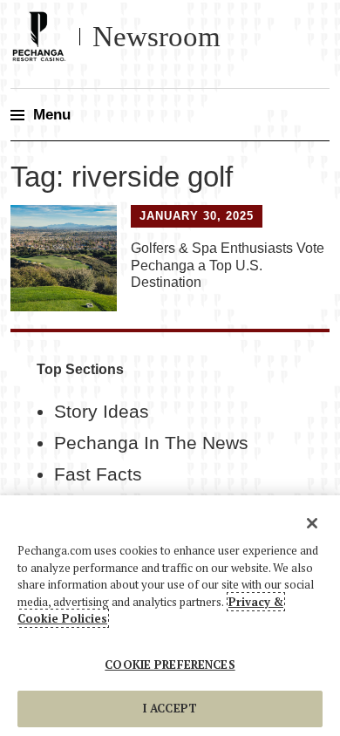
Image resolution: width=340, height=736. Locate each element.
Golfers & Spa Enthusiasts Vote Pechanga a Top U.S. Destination (227, 265)
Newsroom (156, 36)
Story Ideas (101, 411)
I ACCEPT (170, 708)
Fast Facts (98, 474)
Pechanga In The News (151, 443)
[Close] (312, 523)
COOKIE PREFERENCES (170, 664)
